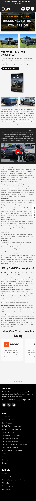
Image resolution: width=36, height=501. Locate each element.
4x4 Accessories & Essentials (12, 451)
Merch (4, 454)
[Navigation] (32, 9)
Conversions (6, 417)
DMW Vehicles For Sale (10, 448)
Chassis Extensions (8, 420)
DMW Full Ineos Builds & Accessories (15, 444)
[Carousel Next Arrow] (33, 41)
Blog (3, 457)
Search (4, 463)
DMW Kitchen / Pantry (10, 438)
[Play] (18, 152)
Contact (5, 460)
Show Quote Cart (34, 211)
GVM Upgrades (7, 423)
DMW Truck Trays (8, 432)
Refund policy (6, 489)
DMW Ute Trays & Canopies (11, 429)
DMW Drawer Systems (10, 441)
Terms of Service (7, 486)
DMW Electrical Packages (11, 435)
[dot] (16, 45)
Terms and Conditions (9, 477)
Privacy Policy (6, 483)
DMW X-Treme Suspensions (12, 426)
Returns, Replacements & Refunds (14, 480)
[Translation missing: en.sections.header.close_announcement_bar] (35, 2)
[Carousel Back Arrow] (2, 41)
